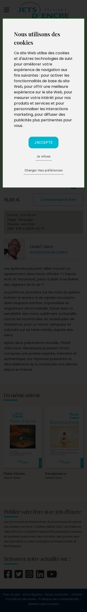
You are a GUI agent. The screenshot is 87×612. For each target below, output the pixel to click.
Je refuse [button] (44, 156)
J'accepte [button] (43, 142)
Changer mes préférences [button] (44, 170)
